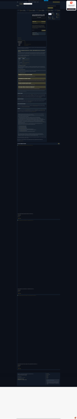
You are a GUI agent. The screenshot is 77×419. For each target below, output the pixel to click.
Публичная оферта (48, 374)
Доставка (47, 376)
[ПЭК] (50, 18)
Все (58, 143)
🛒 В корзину (43, 30)
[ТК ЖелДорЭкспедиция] (54, 19)
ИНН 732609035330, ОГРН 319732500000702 (21, 377)
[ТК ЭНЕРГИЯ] (57, 13)
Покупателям (47, 373)
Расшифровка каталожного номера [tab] (21, 40)
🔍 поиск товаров (25, 6)
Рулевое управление (36, 33)
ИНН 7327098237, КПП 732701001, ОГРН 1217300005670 (22, 375)
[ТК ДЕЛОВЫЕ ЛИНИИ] (58, 16)
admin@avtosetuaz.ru (34, 111)
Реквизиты (47, 377)
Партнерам (47, 375)
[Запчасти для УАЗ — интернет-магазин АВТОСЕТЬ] (18, 6)
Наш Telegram (46, 0)
